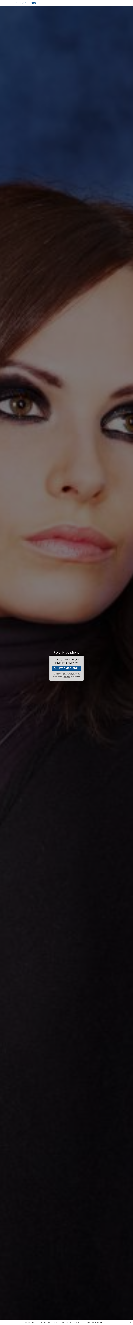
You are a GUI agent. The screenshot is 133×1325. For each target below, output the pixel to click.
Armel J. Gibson (24, 3)
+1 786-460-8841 (67, 668)
